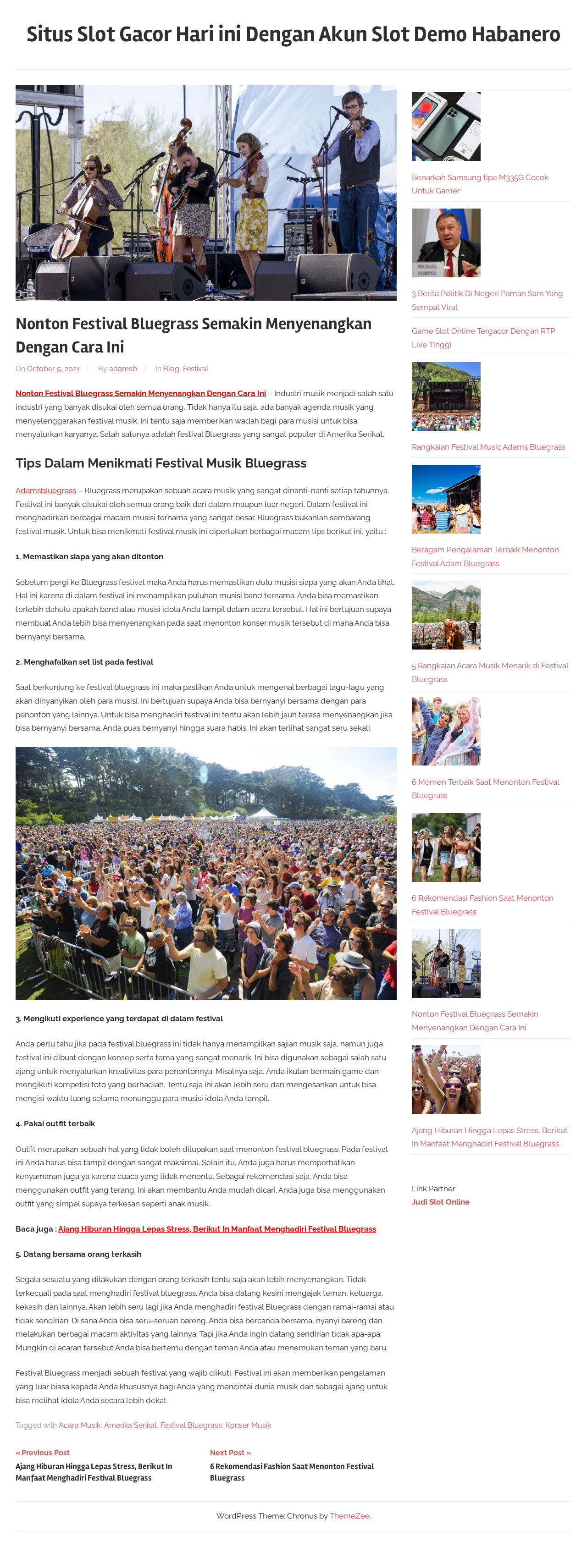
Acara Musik (79, 1425)
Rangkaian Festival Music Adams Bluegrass (488, 446)
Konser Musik (248, 1425)
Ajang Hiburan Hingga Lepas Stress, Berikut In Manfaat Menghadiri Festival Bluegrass (217, 1228)
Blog (171, 368)
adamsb (123, 368)
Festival (195, 368)
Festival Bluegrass (191, 1425)
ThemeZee (350, 1515)
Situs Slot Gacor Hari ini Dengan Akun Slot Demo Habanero (294, 34)
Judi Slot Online (441, 1201)
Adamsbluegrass (46, 490)
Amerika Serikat (130, 1425)
